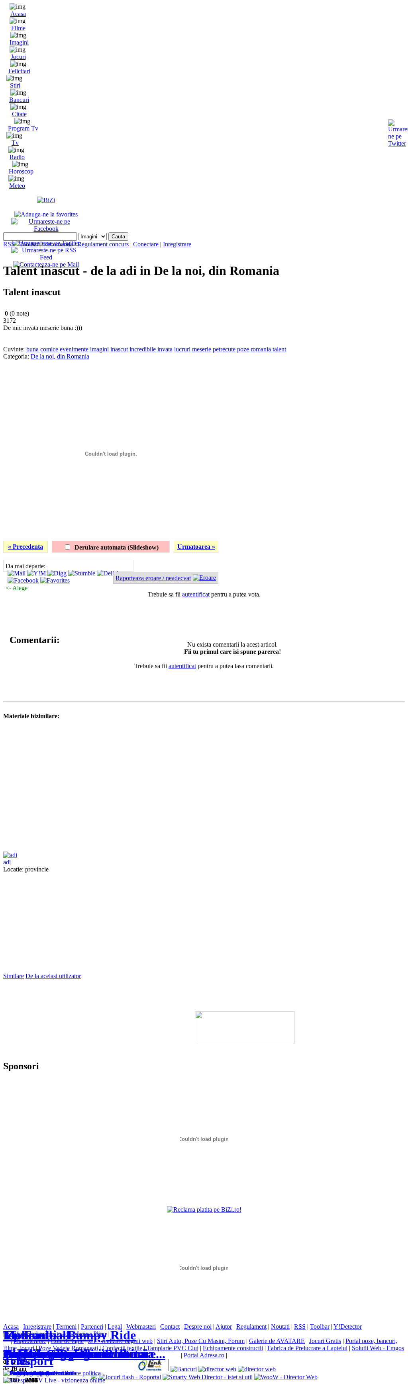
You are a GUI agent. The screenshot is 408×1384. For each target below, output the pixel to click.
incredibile (142, 349)
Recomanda (58, 244)
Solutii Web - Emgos (378, 1348)
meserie (201, 349)
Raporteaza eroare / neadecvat (153, 578)
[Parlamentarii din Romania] (39, 1373)
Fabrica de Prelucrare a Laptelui (307, 1348)
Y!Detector (347, 1326)
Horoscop (21, 171)
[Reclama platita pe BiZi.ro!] (204, 1209)
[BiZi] (46, 200)
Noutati (280, 1326)
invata (165, 349)
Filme (18, 28)
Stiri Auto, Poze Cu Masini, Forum (201, 1340)
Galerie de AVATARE (277, 1340)
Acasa (18, 13)
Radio (17, 157)
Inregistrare (177, 244)
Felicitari (19, 71)
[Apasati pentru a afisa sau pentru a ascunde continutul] (5, 640)
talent (279, 349)
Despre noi (198, 1326)
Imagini (19, 42)
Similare (13, 976)
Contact (170, 1326)
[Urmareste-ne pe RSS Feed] (46, 257)
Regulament (251, 1326)
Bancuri (19, 99)
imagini (99, 349)
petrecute (224, 349)
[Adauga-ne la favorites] (46, 214)
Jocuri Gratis (325, 1340)
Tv (15, 142)
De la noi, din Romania (60, 356)
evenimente (74, 349)
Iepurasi (25, 1335)
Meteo (17, 185)
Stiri (15, 85)
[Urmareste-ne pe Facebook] (46, 228)
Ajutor (224, 1326)
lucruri (182, 349)
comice (49, 349)
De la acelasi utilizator (53, 976)
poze (243, 349)
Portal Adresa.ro (204, 1355)
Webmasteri (141, 1326)
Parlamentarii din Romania (78, 1354)
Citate (19, 114)
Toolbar (29, 244)
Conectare (146, 244)
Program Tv (23, 128)
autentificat (196, 594)
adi (7, 862)
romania (261, 349)
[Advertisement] (311, 377)
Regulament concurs (103, 244)
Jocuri (18, 56)
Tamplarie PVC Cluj (172, 1348)
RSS (9, 244)
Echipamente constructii (233, 1348)
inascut (119, 349)
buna (32, 349)
